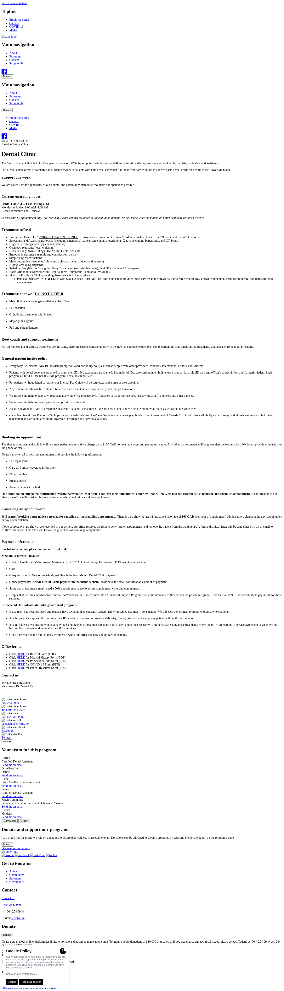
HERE (21, 654)
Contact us (8, 898)
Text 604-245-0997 (13, 709)
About (13, 53)
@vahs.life (18, 918)
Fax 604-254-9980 (13, 716)
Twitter (6, 737)
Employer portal (19, 19)
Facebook (8, 730)
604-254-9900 (10, 702)
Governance (16, 881)
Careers (14, 23)
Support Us (16, 63)
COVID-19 (16, 26)
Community (16, 874)
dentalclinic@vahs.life (15, 723)
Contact (14, 60)
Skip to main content (14, 3)
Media (13, 30)
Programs (15, 56)
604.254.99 (11, 904)
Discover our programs (16, 848)
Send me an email (12, 765)
